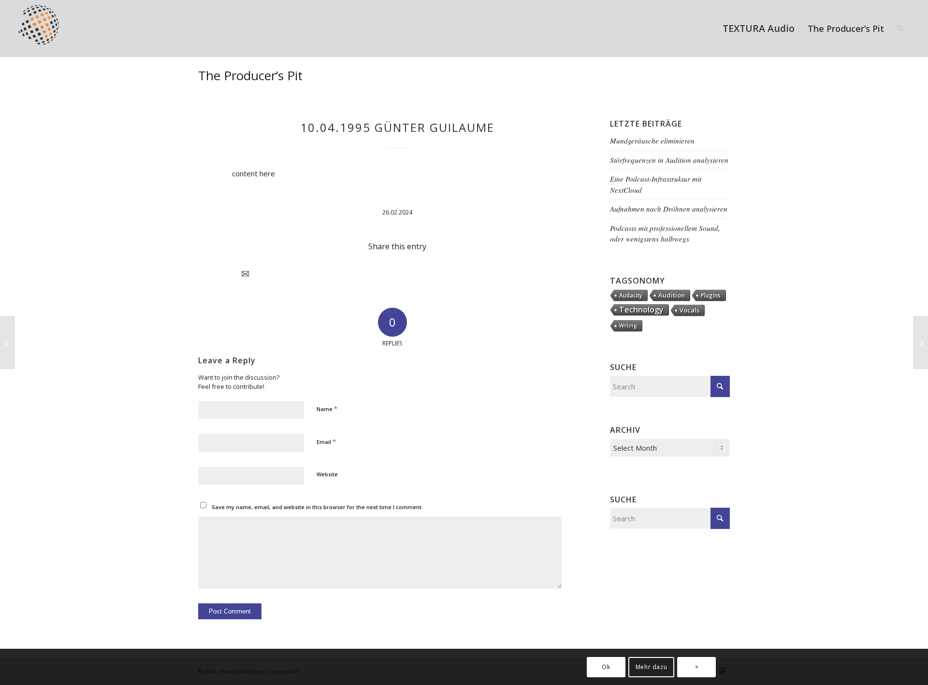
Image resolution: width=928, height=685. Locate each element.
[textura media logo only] (43, 28)
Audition (671, 295)
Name (327, 408)
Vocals (689, 310)
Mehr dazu (651, 666)
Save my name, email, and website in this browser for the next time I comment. (317, 507)
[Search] (899, 28)
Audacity (630, 295)
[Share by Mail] (246, 274)
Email (326, 441)
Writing (628, 325)
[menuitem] (758, 28)
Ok (606, 666)
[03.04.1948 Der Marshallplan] (7, 342)
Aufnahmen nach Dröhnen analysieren (668, 209)
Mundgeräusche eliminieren (652, 140)
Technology (641, 309)
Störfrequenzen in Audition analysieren (669, 160)
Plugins (711, 295)
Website (327, 474)
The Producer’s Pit (250, 75)
